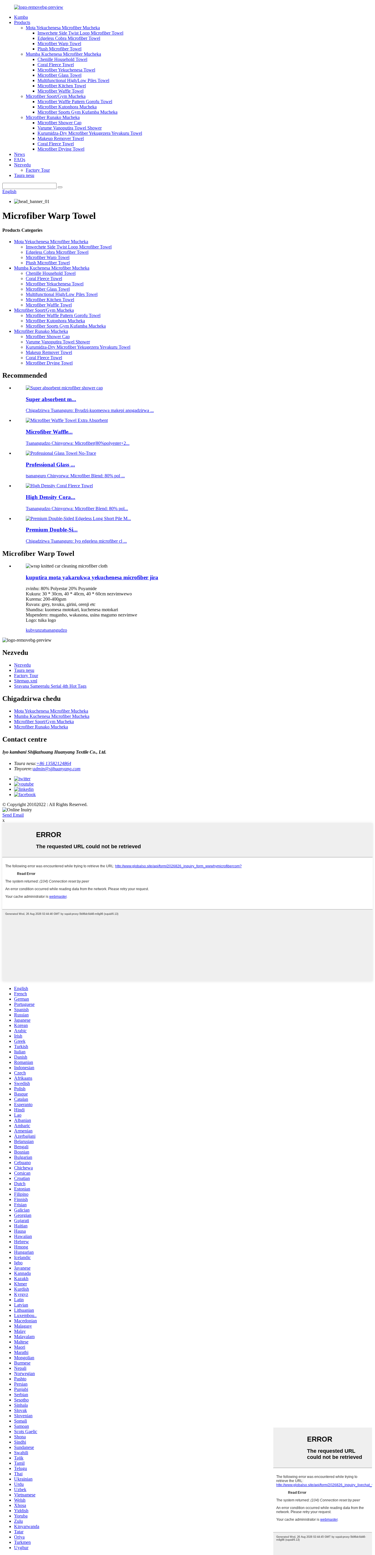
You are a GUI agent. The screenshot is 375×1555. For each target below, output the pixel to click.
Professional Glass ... (50, 464)
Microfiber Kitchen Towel (62, 85)
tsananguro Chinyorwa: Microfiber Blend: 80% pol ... (75, 475)
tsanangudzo (55, 630)
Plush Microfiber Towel (59, 48)
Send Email (13, 815)
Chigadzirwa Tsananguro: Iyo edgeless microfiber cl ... (76, 541)
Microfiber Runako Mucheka (53, 117)
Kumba (21, 17)
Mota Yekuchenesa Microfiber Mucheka (63, 27)
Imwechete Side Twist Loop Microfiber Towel (80, 32)
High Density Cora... (50, 497)
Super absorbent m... (51, 399)
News (19, 154)
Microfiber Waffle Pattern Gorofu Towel (75, 101)
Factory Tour (38, 170)
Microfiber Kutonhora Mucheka (67, 106)
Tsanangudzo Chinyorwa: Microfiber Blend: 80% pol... (77, 508)
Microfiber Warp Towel (59, 43)
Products (22, 22)
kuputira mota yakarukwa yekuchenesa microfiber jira (92, 577)
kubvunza (35, 630)
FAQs (19, 159)
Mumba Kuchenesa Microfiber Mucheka (63, 54)
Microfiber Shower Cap (59, 122)
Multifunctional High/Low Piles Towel (73, 80)
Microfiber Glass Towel (59, 75)
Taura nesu (24, 175)
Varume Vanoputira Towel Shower (70, 127)
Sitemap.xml (25, 680)
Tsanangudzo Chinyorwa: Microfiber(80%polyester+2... (77, 443)
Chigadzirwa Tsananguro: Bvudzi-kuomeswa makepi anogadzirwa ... (90, 410)
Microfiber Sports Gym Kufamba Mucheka (77, 112)
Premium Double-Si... (52, 530)
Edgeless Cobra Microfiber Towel (69, 38)
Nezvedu (22, 164)
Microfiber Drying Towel (61, 149)
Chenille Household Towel (62, 59)
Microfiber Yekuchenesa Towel (66, 69)
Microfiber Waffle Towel (60, 90)
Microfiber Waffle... (49, 432)
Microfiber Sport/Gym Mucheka (56, 96)
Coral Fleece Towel (56, 64)
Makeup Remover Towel (61, 138)
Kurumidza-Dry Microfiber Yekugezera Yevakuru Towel (90, 133)
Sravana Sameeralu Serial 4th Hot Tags (50, 686)
